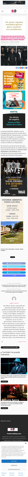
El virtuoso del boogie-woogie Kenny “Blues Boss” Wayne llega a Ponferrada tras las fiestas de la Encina (14, 377)
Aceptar (14, 461)
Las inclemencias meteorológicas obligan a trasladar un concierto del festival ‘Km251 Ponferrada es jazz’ (12, 404)
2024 (7, 249)
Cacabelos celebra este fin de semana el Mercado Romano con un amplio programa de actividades (14, 291)
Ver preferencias (14, 469)
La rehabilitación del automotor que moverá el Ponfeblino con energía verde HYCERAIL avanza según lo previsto (14, 286)
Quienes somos (6, 421)
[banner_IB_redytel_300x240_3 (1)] (14, 119)
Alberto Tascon (14, 303)
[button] (26, 443)
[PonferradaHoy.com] (14, 11)
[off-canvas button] (2, 11)
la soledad (3, 250)
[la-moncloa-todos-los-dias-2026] (12, 209)
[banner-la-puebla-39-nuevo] (14, 26)
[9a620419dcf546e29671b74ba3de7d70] (12, 232)
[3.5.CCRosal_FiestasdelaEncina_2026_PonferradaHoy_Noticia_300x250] (14, 100)
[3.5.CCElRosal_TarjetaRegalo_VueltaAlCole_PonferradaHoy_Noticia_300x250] (14, 80)
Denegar (14, 465)
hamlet (21, 249)
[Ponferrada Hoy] (13, 429)
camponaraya (11, 249)
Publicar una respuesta (9, 347)
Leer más (4, 381)
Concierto (17, 249)
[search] (25, 11)
